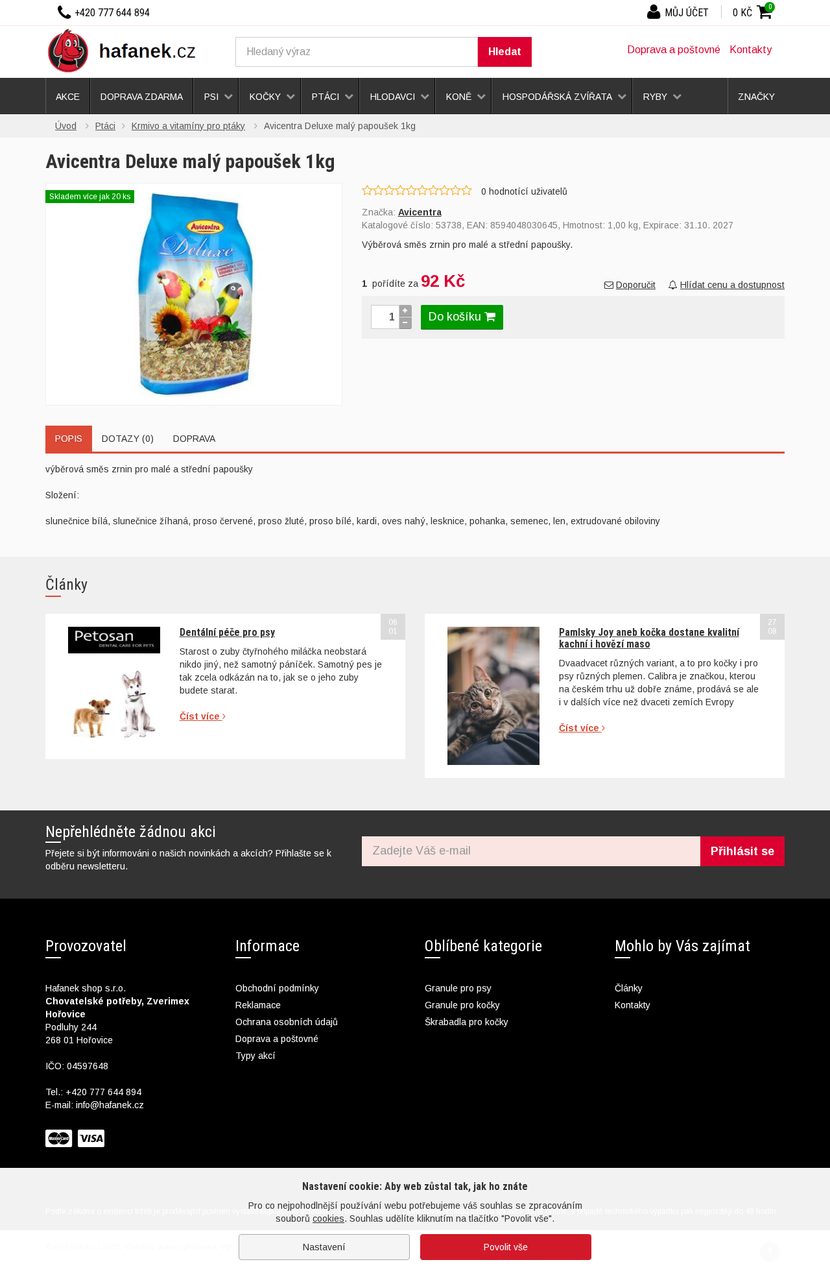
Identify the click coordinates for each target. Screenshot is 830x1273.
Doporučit (636, 285)
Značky (756, 96)
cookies (328, 1218)
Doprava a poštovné (673, 49)
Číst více (201, 716)
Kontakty (750, 49)
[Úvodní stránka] (126, 50)
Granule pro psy (458, 988)
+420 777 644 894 (103, 1092)
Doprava (194, 438)
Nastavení (324, 1247)
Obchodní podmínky (277, 988)
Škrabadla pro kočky (466, 1022)
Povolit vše (506, 1247)
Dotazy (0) (128, 438)
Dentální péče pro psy (227, 632)
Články (629, 988)
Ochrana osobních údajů (286, 1022)
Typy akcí (255, 1055)
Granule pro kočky (462, 1005)
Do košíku (456, 316)
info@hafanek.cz (110, 1105)
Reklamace (258, 1005)
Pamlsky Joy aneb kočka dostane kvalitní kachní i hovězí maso (649, 638)
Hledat (504, 51)
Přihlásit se (742, 851)
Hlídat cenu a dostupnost (732, 285)
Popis (68, 438)
